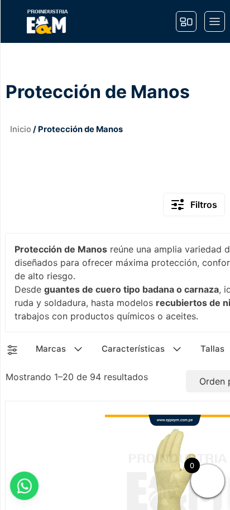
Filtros (203, 204)
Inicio (20, 129)
